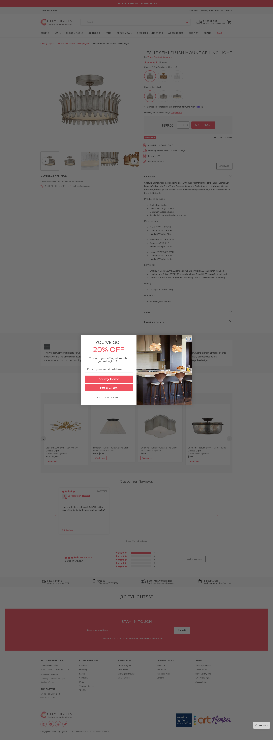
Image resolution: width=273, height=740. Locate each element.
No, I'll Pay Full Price (108, 397)
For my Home (109, 379)
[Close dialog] (188, 339)
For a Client (108, 387)
